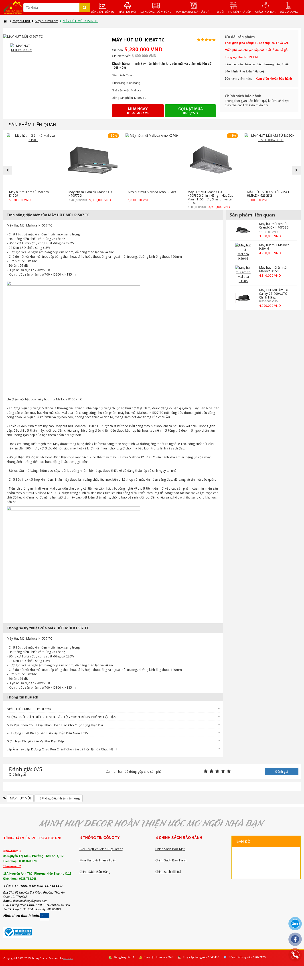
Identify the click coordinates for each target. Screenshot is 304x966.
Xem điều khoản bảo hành (274, 78)
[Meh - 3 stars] (217, 771)
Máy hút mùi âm (46, 21)
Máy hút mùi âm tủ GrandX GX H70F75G (90, 194)
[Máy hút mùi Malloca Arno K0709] (152, 160)
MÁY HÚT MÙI (20, 798)
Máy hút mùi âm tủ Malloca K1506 (273, 269)
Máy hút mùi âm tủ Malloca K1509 (29, 194)
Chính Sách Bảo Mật (170, 849)
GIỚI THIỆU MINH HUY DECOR (29, 709)
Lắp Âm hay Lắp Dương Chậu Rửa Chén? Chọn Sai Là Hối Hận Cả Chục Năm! (62, 749)
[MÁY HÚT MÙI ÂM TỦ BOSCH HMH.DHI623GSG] (271, 160)
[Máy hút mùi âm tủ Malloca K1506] (243, 274)
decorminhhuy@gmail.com (30, 900)
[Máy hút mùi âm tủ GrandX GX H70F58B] (243, 230)
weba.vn (68, 958)
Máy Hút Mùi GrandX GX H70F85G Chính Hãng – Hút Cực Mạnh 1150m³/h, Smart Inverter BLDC (210, 197)
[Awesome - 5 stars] (229, 771)
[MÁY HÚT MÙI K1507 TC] (21, 47)
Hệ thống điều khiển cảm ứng (58, 798)
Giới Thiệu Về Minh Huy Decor (101, 849)
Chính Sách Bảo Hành (170, 860)
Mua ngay (138, 110)
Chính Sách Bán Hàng (94, 871)
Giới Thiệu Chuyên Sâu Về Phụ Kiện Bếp (35, 741)
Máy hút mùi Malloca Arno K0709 (152, 192)
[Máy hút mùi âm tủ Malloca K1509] (33, 160)
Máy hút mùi (21, 21)
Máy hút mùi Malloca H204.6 (274, 247)
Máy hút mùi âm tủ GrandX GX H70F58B (274, 226)
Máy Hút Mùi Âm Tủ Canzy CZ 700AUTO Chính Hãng (273, 293)
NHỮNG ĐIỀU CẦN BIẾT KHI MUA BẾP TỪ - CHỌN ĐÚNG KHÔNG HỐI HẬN (61, 717)
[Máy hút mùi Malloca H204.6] (243, 252)
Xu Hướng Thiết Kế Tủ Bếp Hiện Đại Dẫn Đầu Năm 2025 (47, 733)
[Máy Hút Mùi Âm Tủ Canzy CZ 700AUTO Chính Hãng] (243, 298)
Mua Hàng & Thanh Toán (97, 860)
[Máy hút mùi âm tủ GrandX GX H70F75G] (92, 160)
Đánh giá (281, 771)
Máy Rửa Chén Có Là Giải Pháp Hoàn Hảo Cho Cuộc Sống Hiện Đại (55, 725)
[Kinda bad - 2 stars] (211, 771)
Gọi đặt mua (190, 110)
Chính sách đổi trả (168, 871)
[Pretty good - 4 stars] (223, 771)
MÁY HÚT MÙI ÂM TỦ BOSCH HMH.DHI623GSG (268, 194)
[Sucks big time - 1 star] (206, 771)
